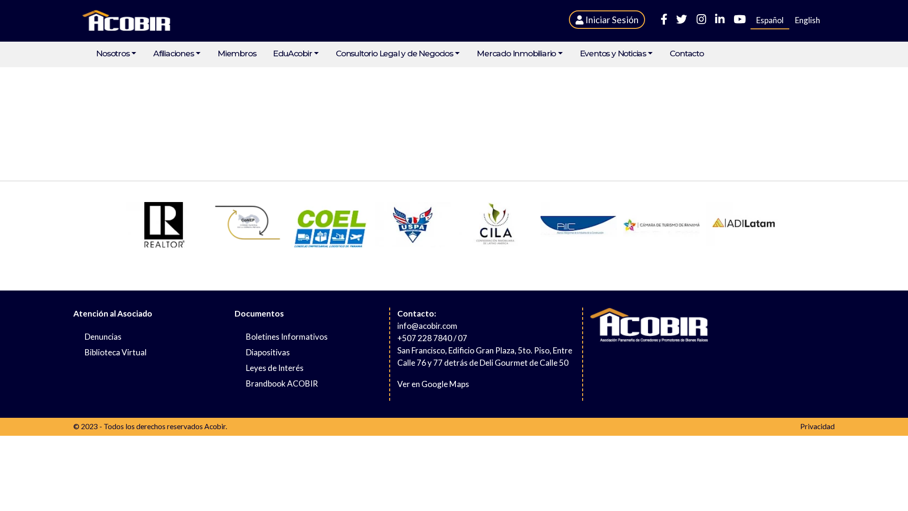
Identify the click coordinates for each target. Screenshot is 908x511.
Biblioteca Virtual (116, 352)
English (807, 20)
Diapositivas (268, 352)
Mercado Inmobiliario (516, 53)
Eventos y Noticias (613, 53)
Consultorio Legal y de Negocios (394, 53)
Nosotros (112, 53)
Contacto (686, 53)
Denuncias (103, 337)
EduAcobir (292, 53)
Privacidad (817, 426)
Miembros (237, 53)
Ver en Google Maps (433, 384)
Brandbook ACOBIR (282, 383)
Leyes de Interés (275, 368)
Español (770, 20)
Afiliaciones (173, 53)
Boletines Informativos (287, 337)
